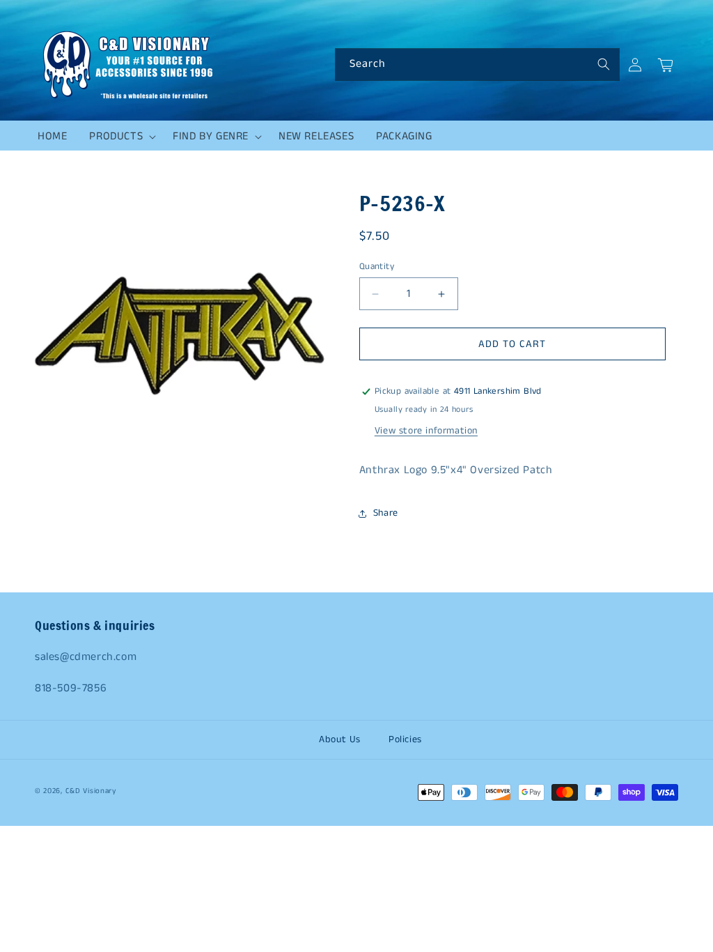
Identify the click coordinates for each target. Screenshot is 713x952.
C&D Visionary (90, 791)
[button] (120, 137)
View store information (426, 431)
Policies (405, 739)
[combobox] (477, 64)
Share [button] (385, 513)
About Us (340, 739)
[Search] (603, 64)
